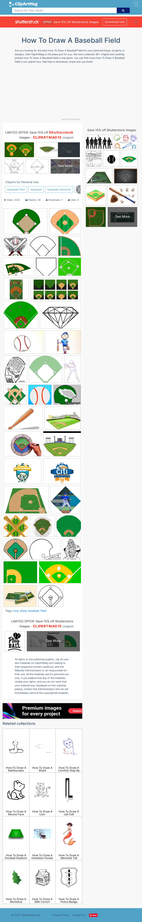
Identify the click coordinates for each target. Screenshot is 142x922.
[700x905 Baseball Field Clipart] (72, 550)
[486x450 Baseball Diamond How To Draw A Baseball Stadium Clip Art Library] (69, 268)
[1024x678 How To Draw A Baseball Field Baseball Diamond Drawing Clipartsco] (25, 222)
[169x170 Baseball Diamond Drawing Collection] (15, 551)
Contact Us (79, 915)
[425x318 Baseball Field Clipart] (20, 573)
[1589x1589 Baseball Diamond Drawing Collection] (69, 527)
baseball (36, 189)
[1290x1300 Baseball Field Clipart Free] (16, 527)
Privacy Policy (61, 915)
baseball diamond (59, 189)
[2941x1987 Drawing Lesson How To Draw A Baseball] (23, 343)
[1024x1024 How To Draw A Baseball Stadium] (39, 396)
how (16, 610)
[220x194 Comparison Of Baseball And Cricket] (21, 316)
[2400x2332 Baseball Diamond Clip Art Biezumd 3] (15, 247)
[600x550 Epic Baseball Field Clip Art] (45, 371)
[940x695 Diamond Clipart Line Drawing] (60, 316)
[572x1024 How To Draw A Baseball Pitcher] (72, 370)
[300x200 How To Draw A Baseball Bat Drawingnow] (23, 420)
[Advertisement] (72, 92)
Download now (115, 22)
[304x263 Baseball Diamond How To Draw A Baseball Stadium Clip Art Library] (42, 247)
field (43, 610)
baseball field (16, 189)
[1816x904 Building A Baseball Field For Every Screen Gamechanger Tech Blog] (56, 290)
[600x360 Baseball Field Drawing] (60, 574)
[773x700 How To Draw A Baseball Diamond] (65, 222)
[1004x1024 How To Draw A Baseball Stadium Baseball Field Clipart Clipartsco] (15, 396)
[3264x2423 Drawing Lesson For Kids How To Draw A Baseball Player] (63, 343)
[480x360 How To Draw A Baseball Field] (62, 445)
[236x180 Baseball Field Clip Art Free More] (45, 551)
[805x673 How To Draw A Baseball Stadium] (67, 396)
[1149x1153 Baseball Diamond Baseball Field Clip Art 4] (50, 597)
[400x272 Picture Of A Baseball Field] (26, 501)
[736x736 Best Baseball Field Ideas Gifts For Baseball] (16, 290)
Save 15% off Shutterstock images (111, 130)
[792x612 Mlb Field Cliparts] (22, 472)
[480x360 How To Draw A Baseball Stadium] (22, 445)
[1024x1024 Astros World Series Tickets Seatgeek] (42, 527)
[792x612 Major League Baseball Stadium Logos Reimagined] (62, 472)
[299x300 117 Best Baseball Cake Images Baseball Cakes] (69, 247)
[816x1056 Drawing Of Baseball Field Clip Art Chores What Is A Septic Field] (15, 371)
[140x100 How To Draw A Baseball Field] (63, 419)
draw (23, 610)
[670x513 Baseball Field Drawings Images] (20, 597)
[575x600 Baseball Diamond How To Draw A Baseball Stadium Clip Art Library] (46, 268)
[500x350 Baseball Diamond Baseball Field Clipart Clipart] (19, 268)
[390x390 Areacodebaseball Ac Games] (66, 501)
